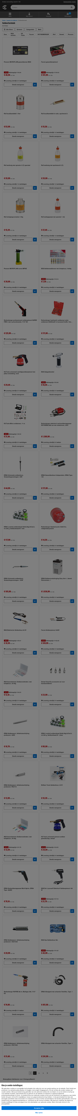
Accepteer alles (39, 1108)
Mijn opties (39, 1113)
